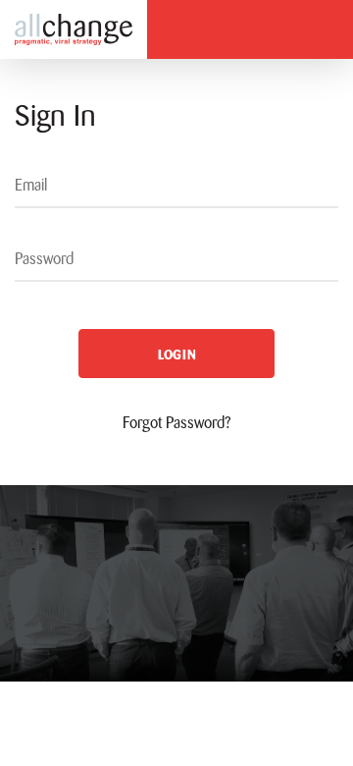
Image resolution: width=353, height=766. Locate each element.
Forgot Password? (177, 422)
